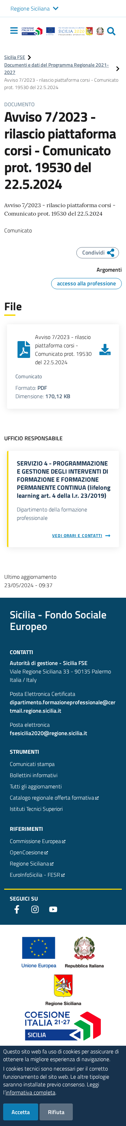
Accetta (21, 1112)
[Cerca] (111, 31)
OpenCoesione (26, 852)
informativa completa (30, 1092)
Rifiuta (56, 1112)
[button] (55, 8)
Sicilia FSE (14, 57)
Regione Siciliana (30, 8)
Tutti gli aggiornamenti (36, 786)
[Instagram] (35, 909)
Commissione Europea (35, 841)
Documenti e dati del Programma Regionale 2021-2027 (56, 68)
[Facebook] (17, 909)
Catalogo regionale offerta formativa (52, 797)
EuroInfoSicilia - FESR (35, 874)
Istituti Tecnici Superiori (36, 809)
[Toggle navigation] (14, 30)
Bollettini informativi (33, 775)
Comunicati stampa (32, 764)
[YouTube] (53, 909)
